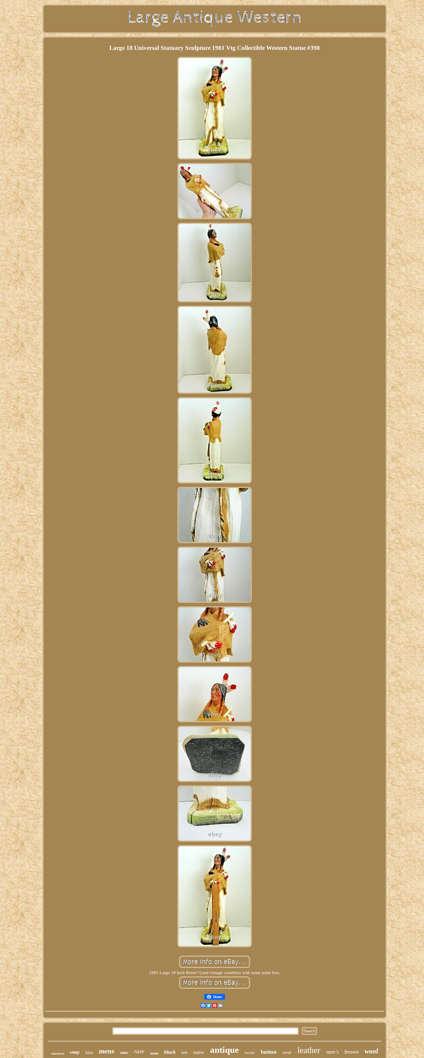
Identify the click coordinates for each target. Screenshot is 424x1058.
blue (89, 1052)
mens (107, 1051)
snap (75, 1052)
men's (332, 1052)
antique (224, 1050)
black (170, 1052)
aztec (124, 1053)
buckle (250, 1053)
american (57, 1053)
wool (371, 1051)
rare (139, 1051)
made (154, 1053)
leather (308, 1050)
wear (287, 1052)
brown (351, 1051)
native (198, 1052)
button (269, 1052)
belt (184, 1053)
